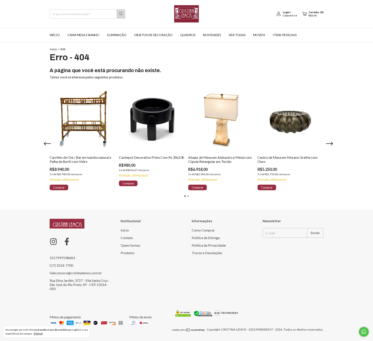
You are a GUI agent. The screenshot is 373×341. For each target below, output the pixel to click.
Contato (127, 238)
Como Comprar (203, 230)
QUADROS (188, 35)
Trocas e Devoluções (207, 253)
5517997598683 (62, 258)
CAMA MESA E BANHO (83, 35)
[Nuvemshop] (188, 330)
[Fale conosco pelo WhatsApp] (364, 332)
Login (286, 12)
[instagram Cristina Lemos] (53, 241)
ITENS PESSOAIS (285, 35)
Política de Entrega (206, 238)
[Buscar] (121, 14)
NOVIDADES (212, 35)
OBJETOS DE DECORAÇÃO (153, 35)
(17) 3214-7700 (61, 265)
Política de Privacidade (209, 245)
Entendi (38, 333)
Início (53, 49)
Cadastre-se (290, 15)
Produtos (127, 253)
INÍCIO (55, 35)
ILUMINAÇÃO (116, 35)
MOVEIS (259, 35)
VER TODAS (237, 35)
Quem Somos (130, 245)
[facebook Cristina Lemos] (67, 241)
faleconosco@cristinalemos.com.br (76, 273)
